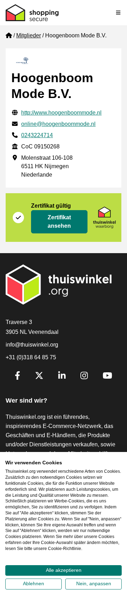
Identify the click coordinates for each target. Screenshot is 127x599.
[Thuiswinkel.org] (32, 12)
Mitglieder (28, 35)
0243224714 (37, 135)
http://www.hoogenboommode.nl (61, 113)
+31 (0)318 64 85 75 (31, 357)
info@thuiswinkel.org (32, 345)
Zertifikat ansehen (59, 221)
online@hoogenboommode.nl (58, 124)
